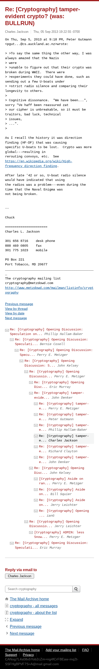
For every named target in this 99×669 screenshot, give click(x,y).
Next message (16, 318)
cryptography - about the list (33, 613)
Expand (16, 620)
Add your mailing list (61, 650)
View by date (15, 313)
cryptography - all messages (34, 606)
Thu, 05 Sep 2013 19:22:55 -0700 (56, 31)
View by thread (16, 309)
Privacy (28, 655)
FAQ (85, 650)
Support (11, 655)
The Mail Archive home (29, 599)
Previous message (19, 304)
